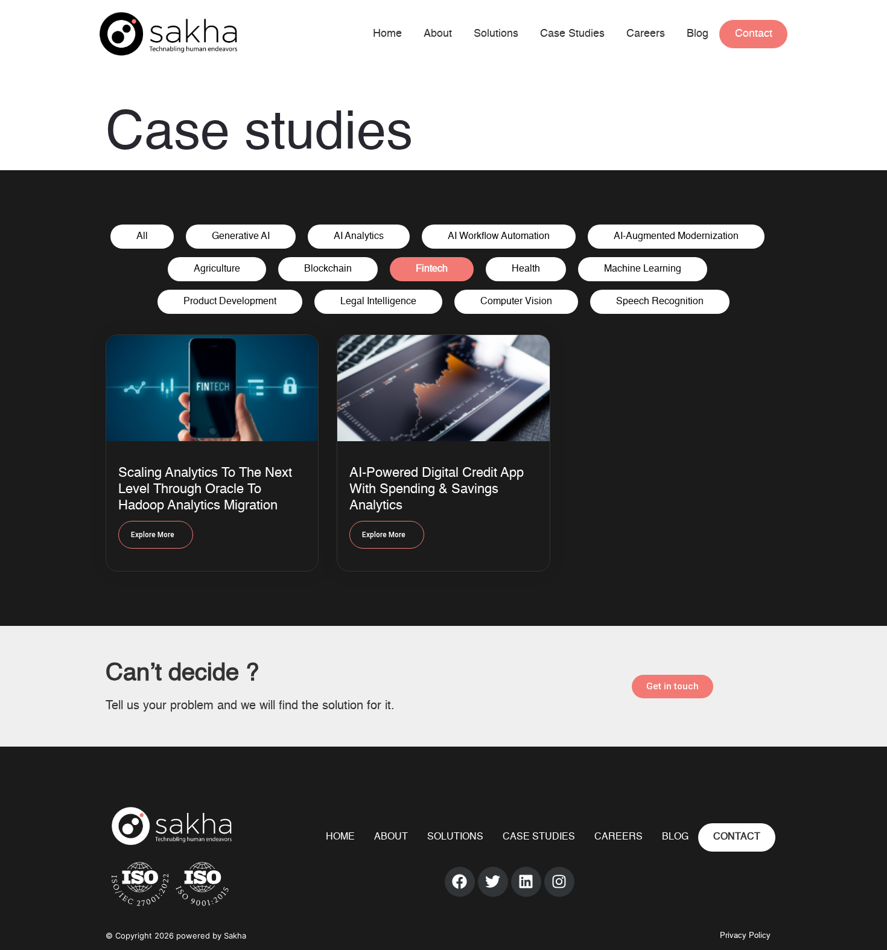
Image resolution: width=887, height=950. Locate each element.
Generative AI (241, 236)
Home (387, 33)
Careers (645, 33)
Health (526, 269)
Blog (697, 33)
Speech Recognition (660, 302)
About (438, 33)
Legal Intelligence (378, 302)
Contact (753, 33)
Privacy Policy (745, 936)
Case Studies (572, 33)
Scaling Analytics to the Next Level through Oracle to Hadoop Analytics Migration (205, 489)
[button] (672, 686)
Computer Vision (516, 302)
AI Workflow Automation (499, 236)
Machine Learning (642, 269)
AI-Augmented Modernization (676, 236)
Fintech (432, 269)
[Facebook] (460, 882)
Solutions (496, 33)
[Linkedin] (526, 882)
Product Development (229, 302)
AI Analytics (359, 236)
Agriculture (217, 269)
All (142, 236)
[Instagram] (559, 882)
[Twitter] (493, 882)
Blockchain (328, 269)
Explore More (152, 535)
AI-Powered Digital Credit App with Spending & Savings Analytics (436, 489)
